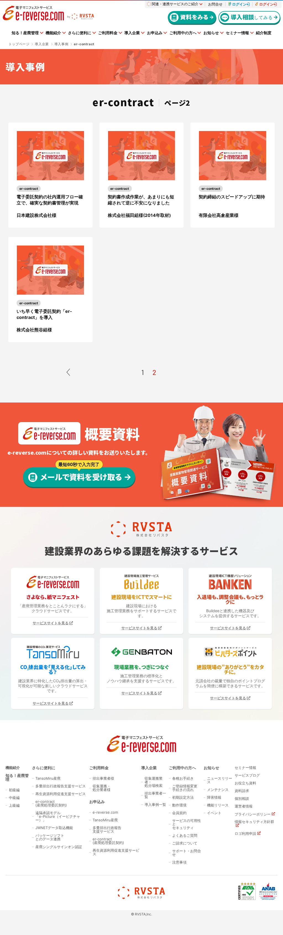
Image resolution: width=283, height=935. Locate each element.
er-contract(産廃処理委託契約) (51, 803)
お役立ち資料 (245, 783)
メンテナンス (218, 790)
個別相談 (242, 798)
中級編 (14, 798)
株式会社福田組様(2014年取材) (139, 215)
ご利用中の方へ (182, 32)
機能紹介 (53, 32)
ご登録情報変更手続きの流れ (184, 788)
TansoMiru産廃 (48, 778)
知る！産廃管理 (25, 32)
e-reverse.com (105, 812)
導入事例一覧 (155, 804)
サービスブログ (247, 775)
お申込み (155, 32)
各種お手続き (183, 778)
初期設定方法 (183, 797)
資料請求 (242, 791)
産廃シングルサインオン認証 (58, 847)
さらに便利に (79, 32)
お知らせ (211, 32)
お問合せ (215, 4)
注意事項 (179, 862)
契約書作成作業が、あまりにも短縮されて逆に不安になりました (141, 200)
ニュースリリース (219, 780)
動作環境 (179, 805)
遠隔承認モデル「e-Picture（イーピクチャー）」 (57, 816)
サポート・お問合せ (186, 852)
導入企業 (132, 32)
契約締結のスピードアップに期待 (232, 196)
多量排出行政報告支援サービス (60, 786)
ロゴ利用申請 (245, 833)
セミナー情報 (237, 32)
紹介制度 (263, 32)
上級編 (14, 805)
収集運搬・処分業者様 (102, 788)
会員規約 (179, 813)
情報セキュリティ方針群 (254, 822)
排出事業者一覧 (155, 795)
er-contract (28, 189)
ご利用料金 (107, 32)
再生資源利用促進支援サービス (60, 794)
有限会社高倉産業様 (219, 215)
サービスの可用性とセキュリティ (186, 824)
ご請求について (184, 843)
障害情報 (214, 797)
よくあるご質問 (184, 835)
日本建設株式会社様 (36, 215)
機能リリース (218, 805)
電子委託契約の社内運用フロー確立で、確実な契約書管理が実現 (50, 200)
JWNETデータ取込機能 (54, 828)
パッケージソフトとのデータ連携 (49, 837)
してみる (251, 17)
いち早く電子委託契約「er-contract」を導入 (44, 314)
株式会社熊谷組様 (34, 329)
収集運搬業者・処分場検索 (154, 782)
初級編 (14, 790)
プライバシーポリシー (253, 814)
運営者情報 (244, 806)
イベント (214, 813)
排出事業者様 (103, 778)
